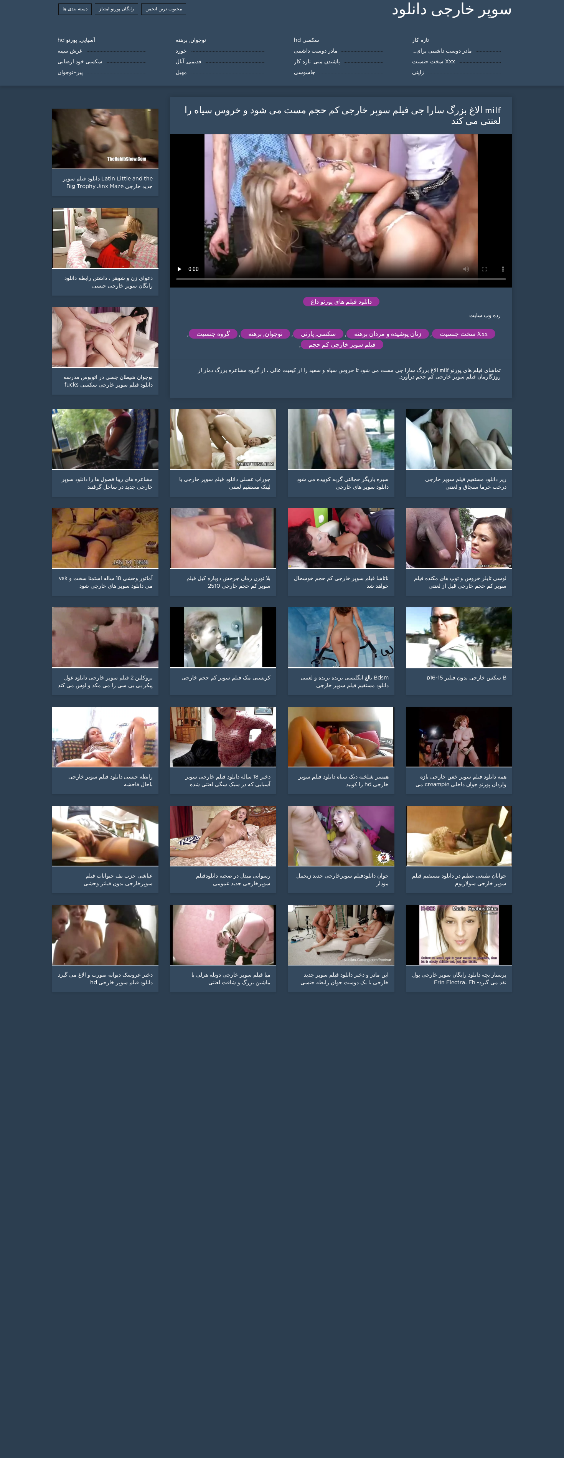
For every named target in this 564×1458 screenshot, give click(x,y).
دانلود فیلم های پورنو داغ (341, 301)
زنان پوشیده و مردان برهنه (387, 334)
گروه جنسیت (213, 334)
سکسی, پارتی (318, 334)
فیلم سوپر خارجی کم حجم (342, 344)
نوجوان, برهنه (265, 334)
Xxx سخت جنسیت (464, 334)
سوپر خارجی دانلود (452, 9)
